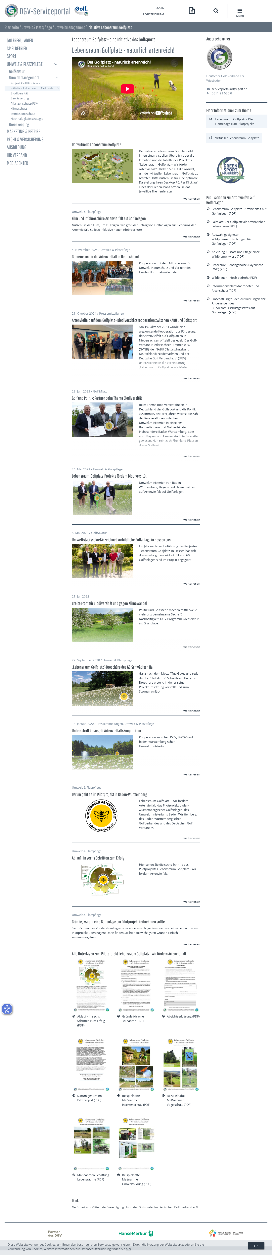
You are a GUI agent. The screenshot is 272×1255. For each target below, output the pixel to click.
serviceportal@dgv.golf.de (229, 89)
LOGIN (160, 8)
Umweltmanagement (70, 27)
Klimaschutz (19, 108)
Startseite (12, 27)
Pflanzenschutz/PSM (24, 103)
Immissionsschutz (23, 114)
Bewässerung (20, 98)
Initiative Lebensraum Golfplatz (32, 88)
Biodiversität (19, 93)
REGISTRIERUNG (153, 14)
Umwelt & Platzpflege (37, 27)
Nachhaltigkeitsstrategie (27, 119)
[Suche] (216, 11)
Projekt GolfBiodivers (25, 83)
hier (128, 1249)
